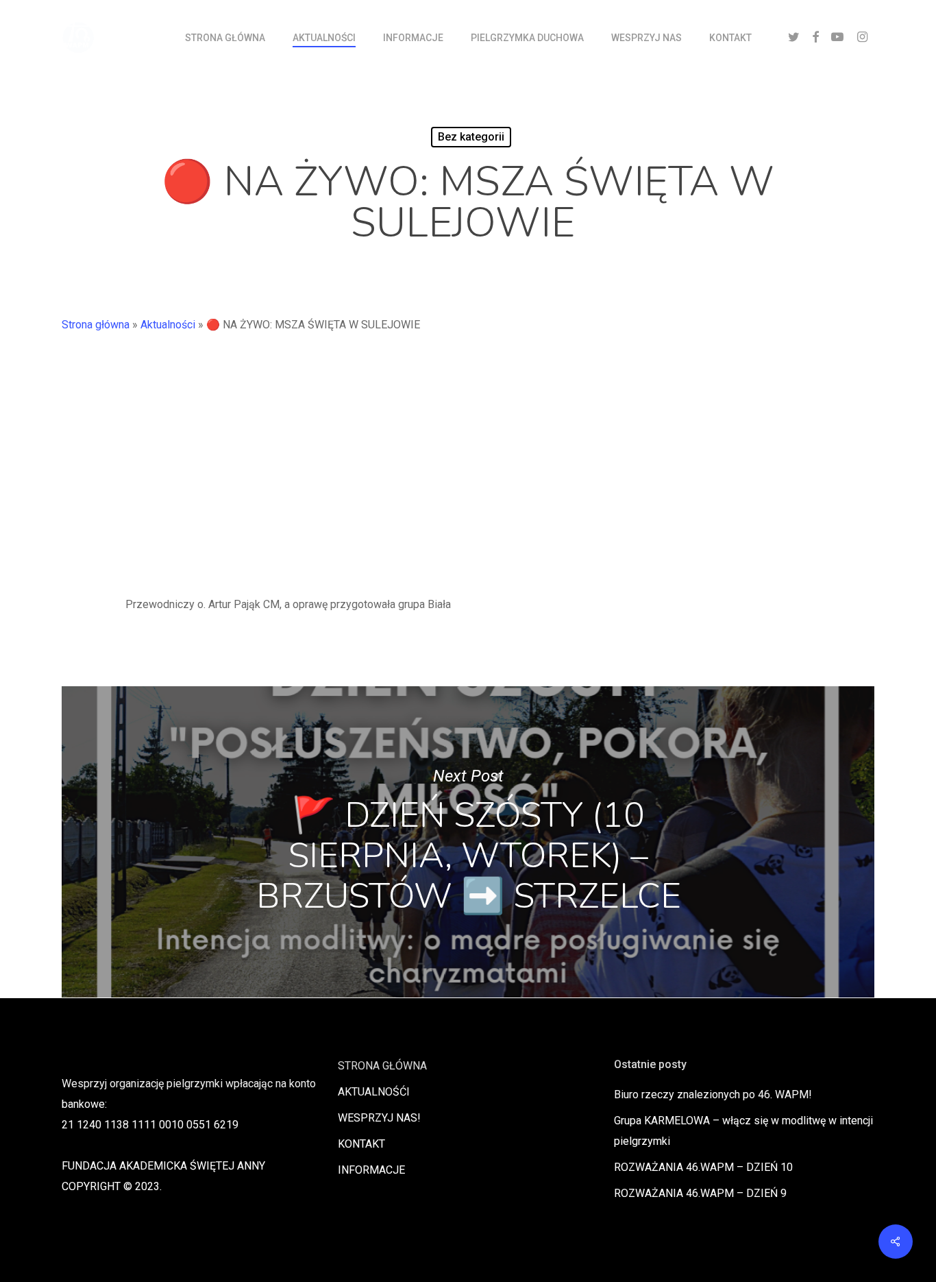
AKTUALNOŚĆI (374, 1091)
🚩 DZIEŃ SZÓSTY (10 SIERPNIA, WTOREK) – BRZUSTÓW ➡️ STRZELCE (468, 841)
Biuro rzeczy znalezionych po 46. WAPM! (713, 1094)
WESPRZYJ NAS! (379, 1117)
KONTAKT (361, 1143)
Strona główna (96, 324)
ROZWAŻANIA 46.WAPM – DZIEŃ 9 (700, 1193)
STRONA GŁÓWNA (382, 1065)
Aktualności (167, 324)
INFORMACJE (371, 1169)
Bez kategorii (471, 136)
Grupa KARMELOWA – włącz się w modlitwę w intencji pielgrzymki (743, 1131)
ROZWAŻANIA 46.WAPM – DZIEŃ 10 (703, 1167)
